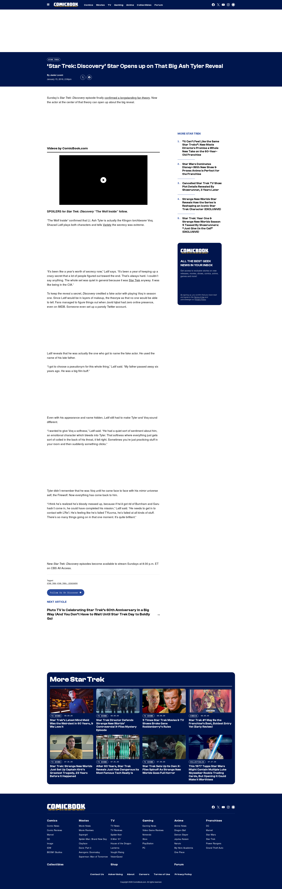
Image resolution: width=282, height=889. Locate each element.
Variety (107, 225)
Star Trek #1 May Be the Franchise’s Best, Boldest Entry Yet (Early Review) (210, 723)
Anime (130, 5)
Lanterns (115, 847)
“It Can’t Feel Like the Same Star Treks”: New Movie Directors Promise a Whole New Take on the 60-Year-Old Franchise (200, 148)
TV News (115, 825)
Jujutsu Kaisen (181, 838)
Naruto (177, 843)
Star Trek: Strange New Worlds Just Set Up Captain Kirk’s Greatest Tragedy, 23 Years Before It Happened (71, 771)
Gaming (118, 5)
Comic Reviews (54, 830)
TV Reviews (116, 830)
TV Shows (56, 716)
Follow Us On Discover (65, 592)
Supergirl (83, 834)
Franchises (214, 820)
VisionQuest (116, 856)
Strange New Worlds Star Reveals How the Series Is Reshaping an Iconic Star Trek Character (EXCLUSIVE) (201, 204)
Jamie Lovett (56, 75)
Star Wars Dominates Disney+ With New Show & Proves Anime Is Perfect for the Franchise (200, 169)
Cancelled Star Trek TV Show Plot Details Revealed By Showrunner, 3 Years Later (202, 187)
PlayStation (148, 843)
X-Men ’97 (116, 838)
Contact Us (97, 874)
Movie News (85, 825)
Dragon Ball (180, 830)
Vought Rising (117, 852)
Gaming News (149, 825)
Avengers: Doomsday (89, 852)
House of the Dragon (121, 843)
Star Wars (211, 834)
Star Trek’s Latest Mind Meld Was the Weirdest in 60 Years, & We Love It (71, 723)
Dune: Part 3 (85, 847)
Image (50, 843)
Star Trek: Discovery (67, 583)
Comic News (53, 825)
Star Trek (53, 59)
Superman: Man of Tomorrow (93, 856)
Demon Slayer (181, 834)
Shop (114, 864)
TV (109, 5)
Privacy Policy (200, 299)
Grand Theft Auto (214, 847)
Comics (88, 5)
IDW (49, 847)
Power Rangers (213, 843)
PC (143, 847)
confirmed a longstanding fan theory (127, 97)
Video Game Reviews (153, 830)
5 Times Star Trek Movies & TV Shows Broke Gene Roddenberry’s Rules (163, 723)
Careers (144, 874)
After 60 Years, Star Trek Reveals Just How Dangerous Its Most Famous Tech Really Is (117, 770)
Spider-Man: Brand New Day (93, 838)
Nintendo (146, 834)
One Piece (179, 852)
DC (48, 838)
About (130, 874)
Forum (159, 5)
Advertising (115, 874)
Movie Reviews (86, 830)
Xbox (144, 838)
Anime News (180, 825)
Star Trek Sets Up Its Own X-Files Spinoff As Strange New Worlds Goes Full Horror (161, 770)
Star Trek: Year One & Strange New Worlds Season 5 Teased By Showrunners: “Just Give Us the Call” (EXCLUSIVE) (201, 225)
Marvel (50, 834)
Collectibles (144, 5)
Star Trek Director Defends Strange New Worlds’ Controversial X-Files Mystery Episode (116, 725)
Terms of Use (199, 297)
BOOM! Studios (54, 852)
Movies (100, 5)
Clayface (83, 843)
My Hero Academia (183, 847)
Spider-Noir (116, 834)
